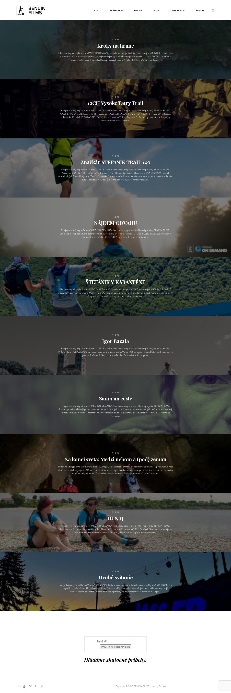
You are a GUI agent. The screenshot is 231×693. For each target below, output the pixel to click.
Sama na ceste (115, 398)
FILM (116, 39)
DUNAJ (115, 518)
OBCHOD (138, 10)
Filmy (96, 10)
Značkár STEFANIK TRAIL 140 (116, 162)
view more (114, 60)
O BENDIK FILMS (178, 10)
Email (100, 641)
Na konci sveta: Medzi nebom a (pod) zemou (115, 459)
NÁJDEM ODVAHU (115, 222)
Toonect (162, 686)
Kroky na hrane (115, 45)
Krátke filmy (117, 10)
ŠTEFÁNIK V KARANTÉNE (115, 282)
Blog (156, 10)
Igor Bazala (115, 341)
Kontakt (200, 10)
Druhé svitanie (115, 577)
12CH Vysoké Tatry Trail (115, 103)
